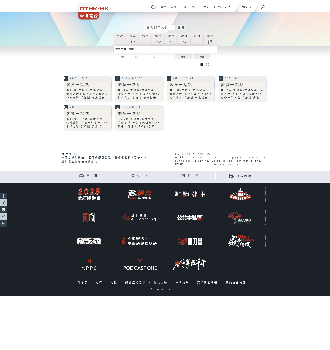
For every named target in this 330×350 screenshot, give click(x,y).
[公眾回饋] (231, 176)
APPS (216, 9)
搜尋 (202, 57)
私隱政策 (183, 282)
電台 (172, 9)
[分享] (132, 175)
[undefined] (153, 6)
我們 (227, 9)
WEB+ (194, 9)
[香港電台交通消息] (82, 175)
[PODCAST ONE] (139, 264)
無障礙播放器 (208, 282)
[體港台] (139, 194)
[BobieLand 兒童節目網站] (240, 194)
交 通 (92, 175)
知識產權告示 (136, 282)
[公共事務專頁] (190, 217)
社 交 (143, 175)
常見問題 (161, 282)
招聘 (100, 282)
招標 (115, 282)
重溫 (205, 9)
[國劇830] (89, 217)
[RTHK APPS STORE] (89, 264)
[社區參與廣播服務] (240, 217)
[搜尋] (263, 6)
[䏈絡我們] (183, 175)
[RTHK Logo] (91, 9)
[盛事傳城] (240, 241)
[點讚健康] (190, 194)
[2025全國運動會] (89, 194)
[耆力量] (190, 241)
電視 (162, 9)
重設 (183, 57)
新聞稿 (83, 282)
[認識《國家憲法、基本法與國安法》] (139, 241)
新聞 (183, 9)
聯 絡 (193, 175)
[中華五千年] (190, 264)
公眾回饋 (244, 176)
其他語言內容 (237, 282)
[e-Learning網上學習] (139, 217)
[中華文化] (89, 241)
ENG (244, 7)
